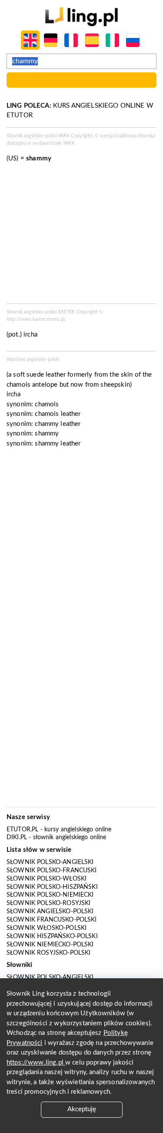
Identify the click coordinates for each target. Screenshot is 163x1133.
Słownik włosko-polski (46, 928)
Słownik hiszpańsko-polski (52, 936)
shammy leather (57, 443)
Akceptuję (81, 1109)
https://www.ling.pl (36, 1062)
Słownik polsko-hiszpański (52, 887)
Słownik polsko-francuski (52, 871)
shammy (47, 433)
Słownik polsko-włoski (46, 879)
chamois (47, 404)
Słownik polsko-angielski (50, 862)
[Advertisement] (81, 541)
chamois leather (57, 414)
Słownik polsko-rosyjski (48, 903)
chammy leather (57, 424)
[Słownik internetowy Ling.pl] (81, 16)
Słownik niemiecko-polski (50, 945)
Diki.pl (17, 837)
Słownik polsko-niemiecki (50, 895)
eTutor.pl (22, 830)
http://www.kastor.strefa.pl (35, 319)
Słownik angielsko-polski (50, 911)
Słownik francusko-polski (52, 920)
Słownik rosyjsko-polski (48, 953)
